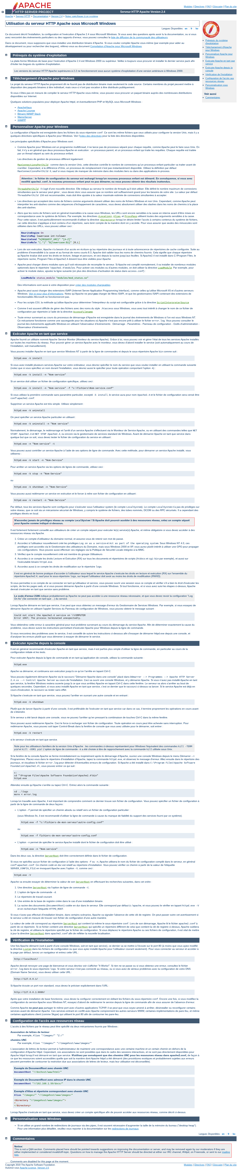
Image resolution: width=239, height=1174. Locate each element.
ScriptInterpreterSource (173, 302)
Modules (188, 6)
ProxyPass (131, 216)
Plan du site (230, 6)
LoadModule (165, 267)
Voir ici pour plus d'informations (46, 293)
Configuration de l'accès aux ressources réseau (219, 80)
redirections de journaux (125, 1128)
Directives (199, 6)
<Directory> (107, 219)
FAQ (208, 6)
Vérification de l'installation (218, 74)
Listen (27, 949)
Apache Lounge (26, 110)
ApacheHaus (24, 107)
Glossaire (218, 6)
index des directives (91, 135)
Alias (116, 216)
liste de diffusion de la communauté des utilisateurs (139, 37)
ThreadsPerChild (27, 189)
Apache (9, 16)
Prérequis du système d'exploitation (216, 42)
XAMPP (21, 120)
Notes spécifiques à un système (81, 16)
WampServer (24, 117)
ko (197, 28)
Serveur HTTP (23, 16)
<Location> (105, 216)
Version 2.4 (56, 16)
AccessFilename (83, 311)
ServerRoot (52, 855)
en (186, 28)
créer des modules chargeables (92, 285)
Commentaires (212, 97)
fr (191, 28)
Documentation (40, 16)
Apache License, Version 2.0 (34, 1167)
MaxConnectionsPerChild (32, 164)
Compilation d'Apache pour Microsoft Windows (116, 46)
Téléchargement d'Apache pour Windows (218, 49)
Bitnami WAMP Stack (29, 113)
